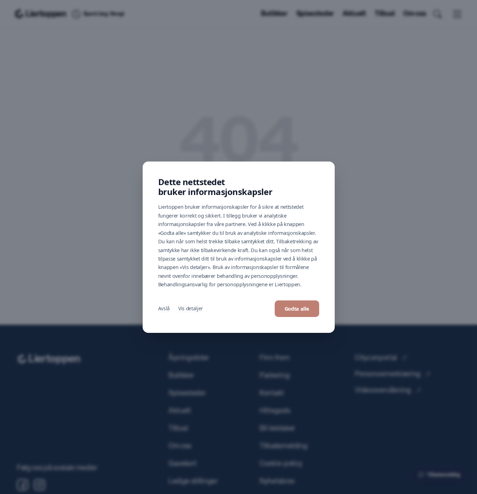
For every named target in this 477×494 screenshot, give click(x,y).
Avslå (164, 308)
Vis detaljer (190, 308)
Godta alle (297, 308)
